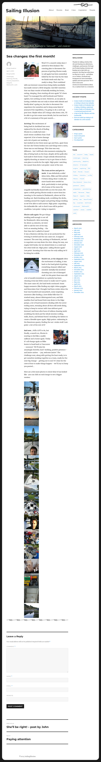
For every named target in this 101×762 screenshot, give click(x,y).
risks (88, 196)
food (74, 172)
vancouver (76, 206)
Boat (67, 10)
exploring (83, 168)
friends (15, 78)
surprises (80, 203)
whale (82, 209)
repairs (82, 196)
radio (74, 192)
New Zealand (77, 182)
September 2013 (79, 274)
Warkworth (10, 85)
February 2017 (78, 241)
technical (88, 203)
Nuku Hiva (87, 182)
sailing (75, 199)
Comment (11, 646)
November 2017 (79, 239)
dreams (75, 165)
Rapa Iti (75, 196)
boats (91, 154)
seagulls (9, 83)
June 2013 (77, 280)
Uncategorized (78, 140)
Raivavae (81, 192)
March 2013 (77, 286)
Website (10, 695)
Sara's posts (78, 138)
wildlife (88, 209)
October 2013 (78, 272)
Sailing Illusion (22, 10)
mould (9, 80)
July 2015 (77, 263)
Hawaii (86, 172)
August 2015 (78, 261)
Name (9, 676)
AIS (74, 154)
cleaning (9, 78)
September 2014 (79, 265)
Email (9, 686)
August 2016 (78, 247)
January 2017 (78, 243)
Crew (74, 10)
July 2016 (77, 249)
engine (75, 168)
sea (80, 199)
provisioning (87, 189)
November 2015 (79, 255)
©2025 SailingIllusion (27, 756)
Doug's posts (11, 74)
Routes (59, 10)
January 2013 (78, 290)
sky (74, 203)
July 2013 (77, 278)
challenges (10, 76)
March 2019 (78, 228)
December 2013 (79, 270)
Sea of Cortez (88, 199)
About (51, 10)
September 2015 (79, 259)
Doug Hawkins (11, 68)
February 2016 (78, 253)
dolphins (85, 161)
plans (82, 185)
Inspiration (82, 10)
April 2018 (77, 234)
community (77, 161)
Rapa (88, 192)
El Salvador (83, 165)
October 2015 (78, 257)
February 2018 (78, 236)
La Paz (90, 175)
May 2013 (77, 282)
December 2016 (79, 245)
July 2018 (77, 230)
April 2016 (77, 251)
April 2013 (77, 284)
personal (76, 185)
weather (76, 209)
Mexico (75, 178)
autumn (80, 154)
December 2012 (79, 292)
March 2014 (77, 267)
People (92, 10)
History (75, 175)
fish (89, 168)
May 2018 (77, 232)
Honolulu (83, 175)
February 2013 (78, 288)
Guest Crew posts (79, 136)
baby (86, 154)
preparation (15, 80)
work (15, 85)
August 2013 (78, 276)
